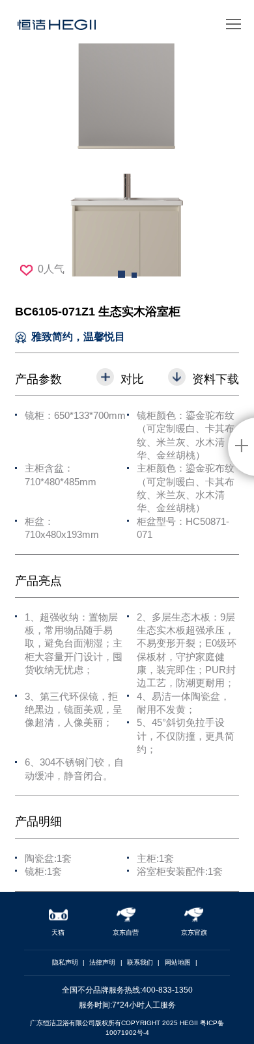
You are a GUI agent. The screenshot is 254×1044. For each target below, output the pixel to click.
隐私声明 (65, 962)
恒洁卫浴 (57, 29)
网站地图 (178, 962)
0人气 (51, 268)
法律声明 (102, 962)
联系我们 (140, 962)
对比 (132, 379)
